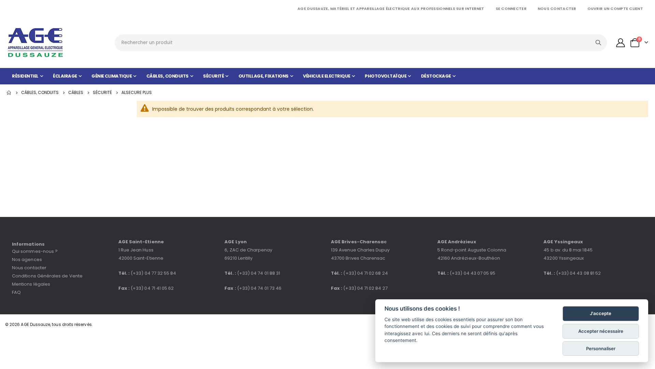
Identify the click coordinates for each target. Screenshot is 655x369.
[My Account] (621, 42)
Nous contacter (557, 8)
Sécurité (102, 93)
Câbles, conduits (40, 93)
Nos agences (27, 259)
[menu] (327, 76)
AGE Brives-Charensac (359, 241)
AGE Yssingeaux (563, 241)
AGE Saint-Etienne (141, 241)
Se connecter (511, 8)
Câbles (75, 93)
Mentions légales (31, 284)
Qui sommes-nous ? (35, 251)
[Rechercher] (598, 42)
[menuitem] (27, 76)
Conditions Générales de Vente (47, 276)
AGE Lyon (235, 241)
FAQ (16, 292)
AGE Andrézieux (456, 241)
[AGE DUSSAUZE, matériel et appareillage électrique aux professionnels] (36, 42)
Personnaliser (600, 348)
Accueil (9, 92)
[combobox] (361, 42)
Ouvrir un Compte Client (615, 8)
